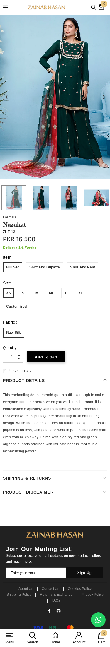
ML (51, 293)
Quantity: (10, 348)
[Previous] (6, 97)
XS (8, 293)
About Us (25, 589)
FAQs (56, 600)
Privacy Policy (92, 595)
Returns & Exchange (56, 595)
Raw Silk (13, 333)
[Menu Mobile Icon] (6, 7)
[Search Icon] (93, 7)
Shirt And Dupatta (44, 267)
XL (80, 293)
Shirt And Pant (82, 267)
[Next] (103, 97)
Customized (16, 306)
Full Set (12, 267)
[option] (55, 97)
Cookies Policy (80, 589)
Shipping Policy (18, 595)
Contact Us (50, 589)
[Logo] (47, 7)
